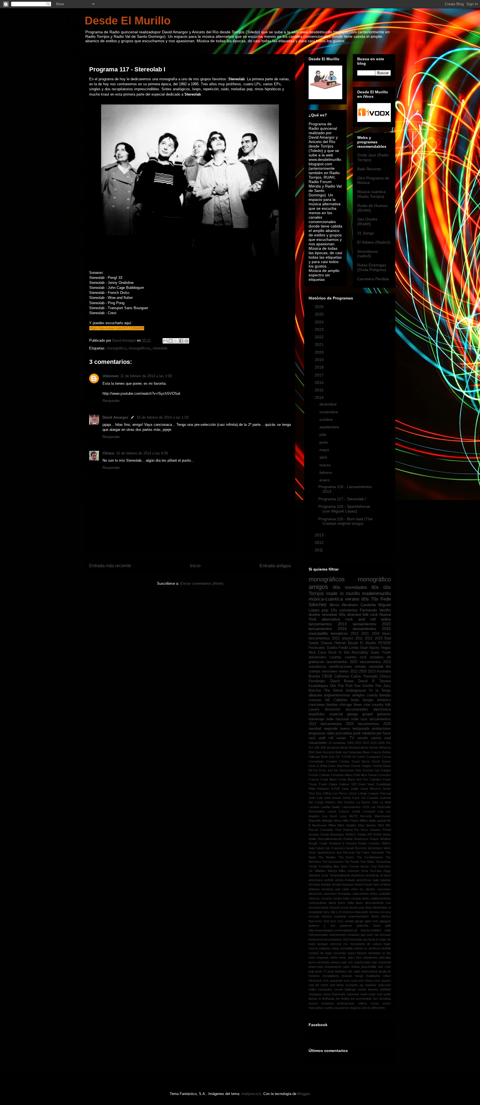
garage (352, 714)
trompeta (327, 1003)
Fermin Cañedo (319, 775)
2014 (320, 397)
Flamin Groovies (379, 775)
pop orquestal (381, 962)
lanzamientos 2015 (337, 724)
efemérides (380, 907)
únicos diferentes (373, 1007)
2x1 (311, 747)
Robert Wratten (380, 839)
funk (326, 921)
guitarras (384, 714)
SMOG (386, 843)
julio (323, 434)
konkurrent (316, 939)
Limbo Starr (358, 648)
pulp (311, 971)
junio (324, 442)
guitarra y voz (322, 925)
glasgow (385, 921)
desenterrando (318, 907)
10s (334, 610)
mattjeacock (251, 1094)
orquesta (322, 957)
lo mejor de (383, 939)
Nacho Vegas (380, 648)
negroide (331, 729)
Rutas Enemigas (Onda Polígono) (371, 267)
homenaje (316, 719)
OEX (381, 825)
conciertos (348, 610)
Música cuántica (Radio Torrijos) (371, 194)
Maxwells (315, 820)
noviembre (329, 412)
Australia (384, 671)
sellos (386, 619)
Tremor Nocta (359, 866)
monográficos (139, 348)
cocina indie (341, 898)
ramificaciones (340, 667)
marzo (325, 465)
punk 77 (320, 971)
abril (323, 457)
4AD (323, 747)
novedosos (317, 667)
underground (345, 1003)
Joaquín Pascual (379, 793)
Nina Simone (367, 825)
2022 (320, 337)
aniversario (317, 657)
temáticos (339, 633)
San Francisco (335, 848)
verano (352, 599)
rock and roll (360, 619)
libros (334, 604)
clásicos (314, 898)
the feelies (343, 998)
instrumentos (338, 934)
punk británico (337, 971)
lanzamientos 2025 (372, 628)
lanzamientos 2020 (372, 624)
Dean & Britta (318, 766)
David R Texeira (374, 681)
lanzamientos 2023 (375, 662)
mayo (324, 450)
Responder (111, 401)
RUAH (377, 834)
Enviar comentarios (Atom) (201, 583)
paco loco (355, 957)
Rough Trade (318, 843)
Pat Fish (345, 686)
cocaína (326, 898)
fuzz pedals (346, 921)
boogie (368, 700)
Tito (346, 861)
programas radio (321, 733)
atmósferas (363, 880)
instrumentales (318, 934)
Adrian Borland (349, 747)
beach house (363, 884)
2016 (320, 382)
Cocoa (386, 756)
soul (387, 738)
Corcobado (316, 761)
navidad (315, 729)
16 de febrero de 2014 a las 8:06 (142, 453)
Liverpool (369, 811)
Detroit (377, 766)
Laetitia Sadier (331, 807)
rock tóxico (365, 980)
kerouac (385, 934)
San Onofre (363, 686)
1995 (350, 742)
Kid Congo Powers (322, 802)
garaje (359, 921)
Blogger (303, 1094)
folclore (386, 916)
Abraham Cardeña (359, 604)
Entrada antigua (275, 565)
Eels (358, 770)
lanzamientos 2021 (324, 638)
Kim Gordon (346, 802)
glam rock (372, 921)
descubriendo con (378, 902)
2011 (319, 550)
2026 (320, 306)
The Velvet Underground (345, 690)
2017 (320, 375)
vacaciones (318, 743)
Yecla (364, 870)
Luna (343, 816)
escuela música (320, 916)
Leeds (356, 811)
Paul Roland (343, 829)
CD (338, 756)
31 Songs (365, 233)
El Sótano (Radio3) (374, 242)
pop (325, 610)
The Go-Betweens (370, 857)
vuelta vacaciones (337, 1007)
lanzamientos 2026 (374, 724)
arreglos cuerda (365, 695)
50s (342, 614)
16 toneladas (337, 742)
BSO (312, 752)
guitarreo (346, 925)
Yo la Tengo (380, 690)
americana (316, 880)
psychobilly (368, 966)
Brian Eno (327, 756)
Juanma (385, 797)
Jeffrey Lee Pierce (335, 793)
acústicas (372, 875)
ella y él (336, 912)
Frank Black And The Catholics (360, 779)
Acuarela (333, 747)
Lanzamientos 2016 (355, 807)
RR (370, 834)
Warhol (332, 870)
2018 (320, 367)
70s (374, 599)
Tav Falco (363, 852)
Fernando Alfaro (341, 775)
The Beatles (327, 857)
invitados (354, 934)
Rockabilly (360, 652)
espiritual (340, 916)
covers (314, 709)
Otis (333, 686)
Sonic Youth (381, 652)
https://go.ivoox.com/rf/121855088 (116, 328)
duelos (314, 614)
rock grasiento (332, 980)
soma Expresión (334, 994)
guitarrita (362, 925)
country (335, 657)
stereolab (159, 348)
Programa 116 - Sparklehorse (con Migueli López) (344, 508)
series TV (345, 738)
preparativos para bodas (342, 966)
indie (388, 930)
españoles (317, 714)
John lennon (332, 797)
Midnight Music (332, 820)
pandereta (370, 957)
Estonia (368, 770)
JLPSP (335, 788)
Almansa (385, 747)
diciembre (328, 404)
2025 (320, 314)
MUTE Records (360, 816)
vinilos (343, 671)
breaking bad (331, 889)
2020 (320, 352)
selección (384, 985)
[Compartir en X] (176, 341)
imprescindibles (371, 930)
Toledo (354, 861)
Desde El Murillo (128, 20)
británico (384, 700)
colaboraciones (380, 898)
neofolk (386, 948)
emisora (347, 912)
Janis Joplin (350, 788)
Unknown (110, 376)
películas (385, 957)
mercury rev (339, 944)
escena (374, 912)
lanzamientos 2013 (328, 624)
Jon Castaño (370, 797)
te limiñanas (327, 998)
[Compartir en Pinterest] (186, 341)
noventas (340, 953)
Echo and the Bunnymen (336, 770)
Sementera (375, 848)
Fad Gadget (382, 770)
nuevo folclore (357, 953)
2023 (320, 329)
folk (365, 614)
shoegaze (315, 994)
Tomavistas (383, 861)
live (365, 939)
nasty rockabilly (342, 948)
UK (311, 870)
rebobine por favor (376, 733)
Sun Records (345, 852)
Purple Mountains (332, 834)
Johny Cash (350, 797)
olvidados (374, 953)
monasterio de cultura (365, 944)
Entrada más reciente (110, 565)
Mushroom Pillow (324, 825)
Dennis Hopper (361, 766)
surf (379, 994)
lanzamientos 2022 (342, 662)
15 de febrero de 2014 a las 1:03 (163, 417)
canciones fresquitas (337, 893)
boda (355, 700)
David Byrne (361, 761)
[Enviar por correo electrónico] (165, 341)
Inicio (195, 565)
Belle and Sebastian (348, 752)
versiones (329, 671)
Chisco (108, 453)
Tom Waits (367, 861)
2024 (320, 322)
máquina (324, 948)
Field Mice (360, 775)
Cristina (344, 761)
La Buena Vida (367, 802)
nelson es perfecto (367, 948)
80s (375, 587)
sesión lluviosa (368, 989)
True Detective (380, 866)
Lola (380, 811)
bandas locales (331, 884)
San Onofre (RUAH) (367, 221)
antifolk (329, 880)
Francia (314, 779)
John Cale (316, 797)
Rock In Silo (339, 652)
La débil (385, 802)
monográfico (116, 348)
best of (378, 884)
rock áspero (382, 980)
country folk (381, 705)
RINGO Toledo (356, 834)
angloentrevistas (337, 695)
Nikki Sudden (347, 825)
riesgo (359, 976)
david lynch (337, 902)
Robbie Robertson (355, 839)
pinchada (323, 962)
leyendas (356, 939)
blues (386, 634)
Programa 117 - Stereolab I (342, 499)
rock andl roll (321, 738)
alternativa (331, 619)
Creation (331, 761)
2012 (320, 542)
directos (354, 614)
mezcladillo (318, 633)
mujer (387, 944)
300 (316, 747)
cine (367, 705)
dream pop (356, 907)
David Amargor (115, 417)
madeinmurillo (376, 593)
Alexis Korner (369, 747)
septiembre (329, 427)
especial (336, 714)
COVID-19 (348, 756)
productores (381, 729)
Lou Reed (329, 816)
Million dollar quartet (373, 820)
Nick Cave (317, 652)
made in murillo (343, 593)
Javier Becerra (370, 788)
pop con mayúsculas (356, 962)
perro (312, 962)
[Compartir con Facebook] (181, 341)
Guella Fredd (337, 648)
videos (362, 1003)
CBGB (327, 676)
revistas (346, 976)
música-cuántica (326, 599)
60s (365, 599)
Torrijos (316, 593)
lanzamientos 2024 (328, 628)
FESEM (384, 643)
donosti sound (339, 907)
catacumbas (360, 893)
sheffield (385, 989)
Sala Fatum (316, 848)
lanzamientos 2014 (336, 939)
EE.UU (313, 770)
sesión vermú (369, 738)
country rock (356, 657)
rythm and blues (332, 985)
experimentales (358, 916)
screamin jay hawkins (361, 985)
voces (375, 1003)
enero (325, 480)
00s (387, 587)
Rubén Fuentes (369, 843)
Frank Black (328, 779)
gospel (367, 714)
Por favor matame (367, 829)
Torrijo (313, 866)
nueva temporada (354, 729)
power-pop (316, 966)
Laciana (314, 807)
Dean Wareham (339, 766)
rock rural (350, 980)
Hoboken (323, 788)
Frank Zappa (328, 784)
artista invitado (345, 880)
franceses (315, 921)
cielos (374, 893)
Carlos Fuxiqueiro (369, 756)
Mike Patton (351, 820)
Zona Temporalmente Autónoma (343, 875)
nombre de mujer (320, 953)
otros (342, 957)
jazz (363, 934)
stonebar (330, 614)
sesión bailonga (345, 989)
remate (360, 667)
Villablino (320, 870)
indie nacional (337, 719)
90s (336, 587)
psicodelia (344, 733)
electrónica (382, 709)
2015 (320, 390)
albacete (315, 695)
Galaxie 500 (347, 784)
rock (374, 614)
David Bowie (342, 681)
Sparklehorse (326, 852)
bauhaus (348, 884)
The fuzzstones (332, 861)
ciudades (385, 893)
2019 (320, 360)
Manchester (383, 816)
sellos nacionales (320, 989)
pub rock (384, 966)
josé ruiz (373, 934)
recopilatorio (330, 976)
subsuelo (353, 994)
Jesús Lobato (358, 793)
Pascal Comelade (321, 829)
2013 (320, 535)
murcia (313, 948)
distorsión (332, 709)
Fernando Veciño (375, 610)
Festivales (317, 648)
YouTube (376, 870)
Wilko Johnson (349, 870)
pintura (335, 962)
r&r (350, 971)
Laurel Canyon (338, 811)
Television (377, 852)
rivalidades (373, 976)
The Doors (346, 857)
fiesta (375, 916)
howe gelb (382, 925)
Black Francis (372, 752)
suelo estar (368, 994)
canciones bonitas (323, 705)
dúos (368, 907)
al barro (385, 875)
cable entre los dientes (358, 889)
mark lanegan (318, 944)
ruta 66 (314, 985)
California (341, 676)
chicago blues (350, 705)
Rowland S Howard (342, 843)
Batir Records (369, 169)
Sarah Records (356, 848)
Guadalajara (318, 686)
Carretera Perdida (373, 279)
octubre (326, 419)
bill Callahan (336, 700)
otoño (334, 957)
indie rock (359, 719)
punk (357, 733)
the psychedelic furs (364, 998)
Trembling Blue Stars (333, 866)
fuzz (333, 921)
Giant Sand (366, 784)
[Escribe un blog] (170, 341)
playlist (347, 638)
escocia (385, 912)
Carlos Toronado (364, 676)
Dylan (387, 766)
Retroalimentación (330, 839)
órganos (355, 1007)
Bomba (314, 676)
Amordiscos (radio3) (367, 253)
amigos (318, 586)
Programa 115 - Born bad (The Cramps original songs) (345, 521)
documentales (357, 709)
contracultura (317, 902)
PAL (388, 825)
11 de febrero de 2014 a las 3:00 (146, 376)
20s (388, 742)
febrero (326, 472)
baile (376, 880)
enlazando (361, 912)
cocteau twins (359, 898)
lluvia (372, 939)
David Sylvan (381, 761)
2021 (320, 344)
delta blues (355, 902)
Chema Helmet (333, 643)
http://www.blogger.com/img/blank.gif (333, 930)
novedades (356, 587)
